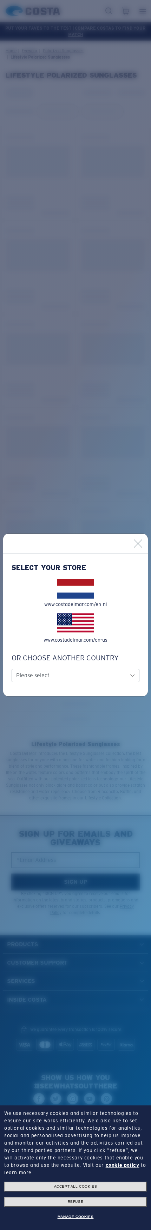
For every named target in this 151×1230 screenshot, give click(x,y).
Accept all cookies (75, 1186)
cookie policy (122, 1165)
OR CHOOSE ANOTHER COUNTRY (65, 658)
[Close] (138, 543)
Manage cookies (75, 1217)
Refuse (76, 1202)
